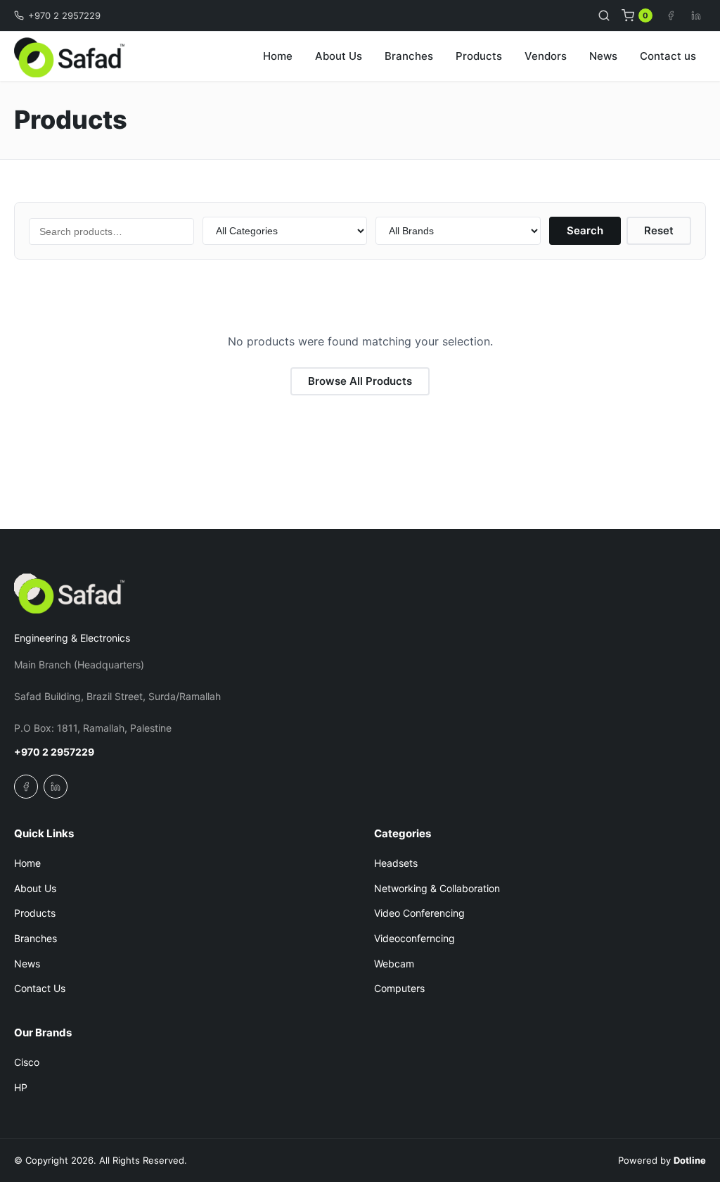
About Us (338, 56)
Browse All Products (360, 381)
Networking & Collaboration (437, 888)
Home (277, 56)
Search (585, 230)
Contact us (668, 56)
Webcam (394, 964)
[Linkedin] (696, 15)
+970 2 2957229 (64, 15)
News (603, 56)
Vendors (546, 56)
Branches (409, 56)
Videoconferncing (414, 938)
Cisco (26, 1062)
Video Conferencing (419, 913)
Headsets (396, 863)
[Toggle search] (604, 15)
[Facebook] (671, 15)
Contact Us (39, 988)
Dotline (690, 1160)
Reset (659, 230)
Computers (399, 988)
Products (479, 56)
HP (20, 1087)
